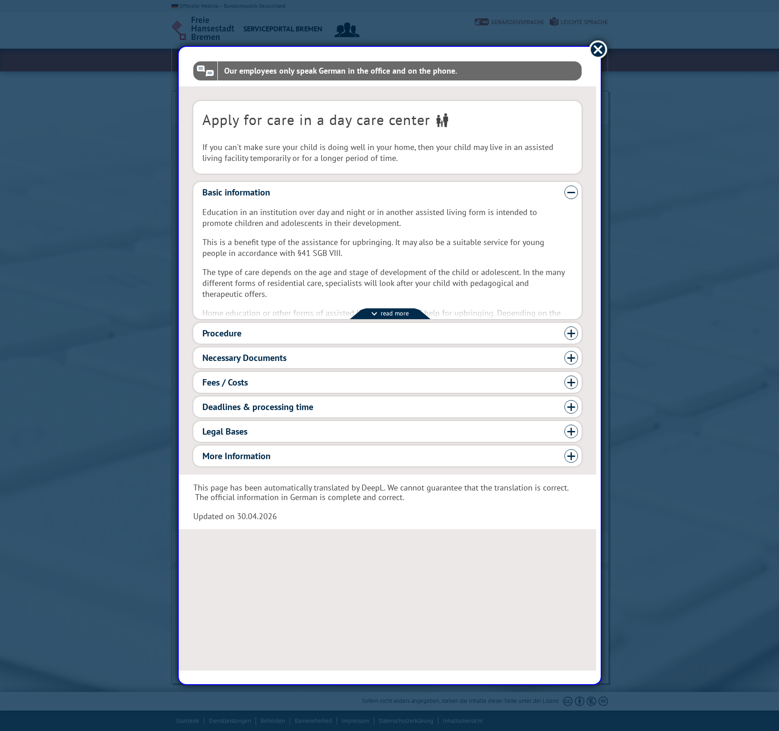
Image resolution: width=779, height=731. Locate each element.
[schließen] (598, 50)
